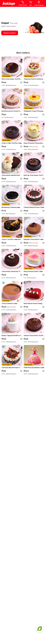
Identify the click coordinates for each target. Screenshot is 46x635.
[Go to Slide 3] (21, 75)
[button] (12, 66)
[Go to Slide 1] (19, 75)
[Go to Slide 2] (20, 75)
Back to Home (10, 33)
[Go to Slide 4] (21, 139)
